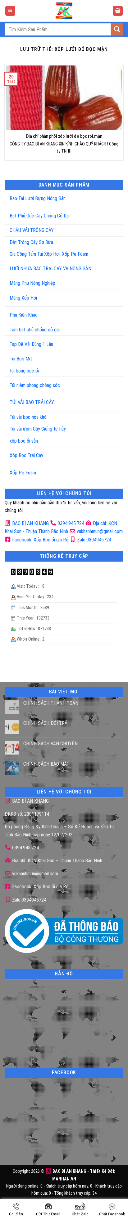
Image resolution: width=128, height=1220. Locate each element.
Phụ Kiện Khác (24, 315)
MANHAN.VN (64, 1179)
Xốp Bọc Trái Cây (26, 455)
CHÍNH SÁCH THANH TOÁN (50, 703)
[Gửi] (117, 29)
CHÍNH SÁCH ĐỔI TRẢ (45, 723)
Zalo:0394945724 (93, 540)
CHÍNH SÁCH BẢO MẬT (46, 764)
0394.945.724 (70, 523)
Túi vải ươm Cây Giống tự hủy (38, 429)
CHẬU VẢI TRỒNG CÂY (32, 230)
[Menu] (10, 11)
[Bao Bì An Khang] (64, 11)
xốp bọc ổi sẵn (24, 441)
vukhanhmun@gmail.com (99, 531)
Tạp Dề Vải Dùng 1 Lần (31, 344)
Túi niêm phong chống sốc (35, 385)
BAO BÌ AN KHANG (30, 523)
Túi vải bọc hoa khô (28, 417)
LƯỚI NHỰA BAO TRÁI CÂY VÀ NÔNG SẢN (50, 268)
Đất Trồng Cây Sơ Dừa (31, 242)
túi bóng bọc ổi (24, 371)
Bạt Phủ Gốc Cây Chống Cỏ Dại (40, 216)
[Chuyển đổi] (112, 196)
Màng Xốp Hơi (23, 298)
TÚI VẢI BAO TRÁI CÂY (32, 402)
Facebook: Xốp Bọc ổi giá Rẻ (39, 540)
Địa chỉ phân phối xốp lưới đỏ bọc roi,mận (64, 136)
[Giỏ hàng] (118, 11)
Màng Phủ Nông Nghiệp (32, 283)
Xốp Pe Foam (23, 473)
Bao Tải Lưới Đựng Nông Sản (38, 198)
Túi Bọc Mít (21, 359)
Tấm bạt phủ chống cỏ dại (35, 330)
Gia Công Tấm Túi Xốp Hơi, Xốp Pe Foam (49, 254)
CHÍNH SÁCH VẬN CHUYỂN (50, 744)
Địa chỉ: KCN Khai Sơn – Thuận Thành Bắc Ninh (56, 861)
